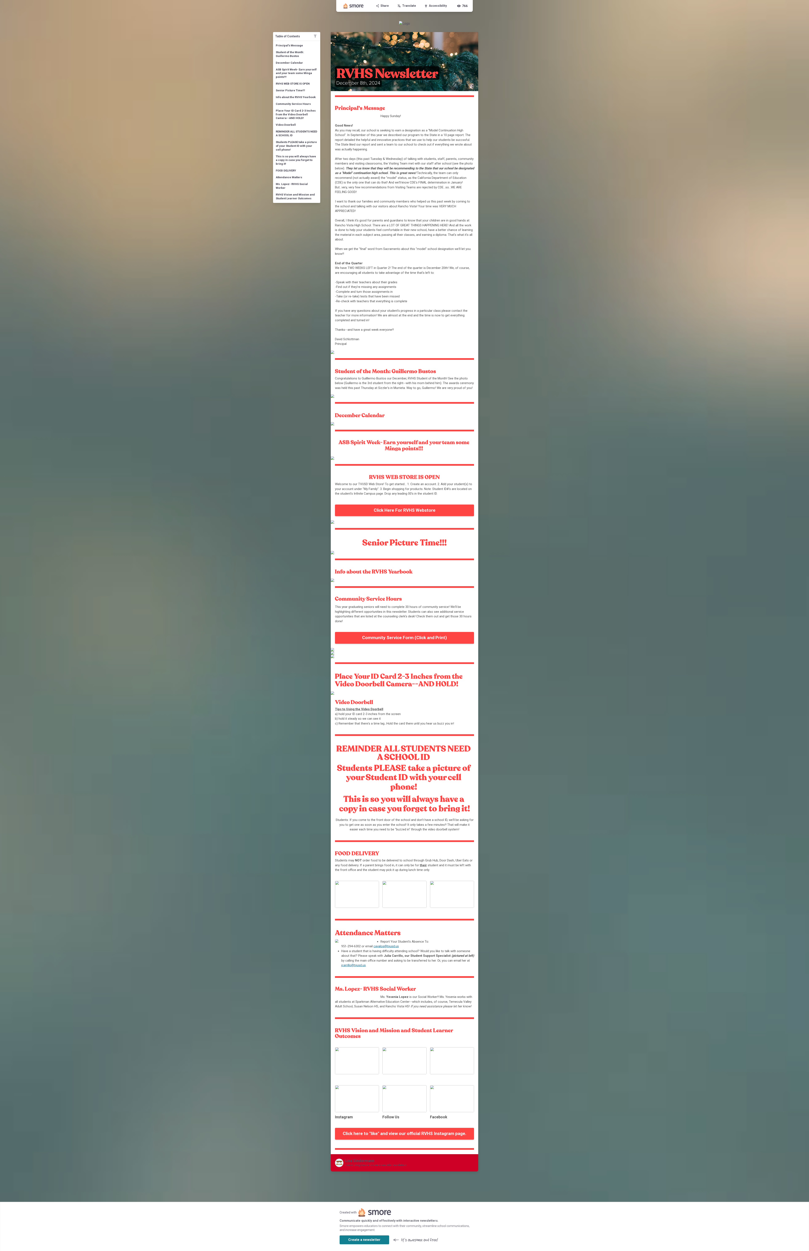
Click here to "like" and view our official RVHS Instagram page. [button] (404, 1133)
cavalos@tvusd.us (386, 946)
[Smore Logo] (353, 6)
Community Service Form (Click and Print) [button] (404, 637)
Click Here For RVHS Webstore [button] (404, 510)
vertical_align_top (315, 36)
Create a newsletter (364, 1240)
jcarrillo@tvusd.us (353, 965)
